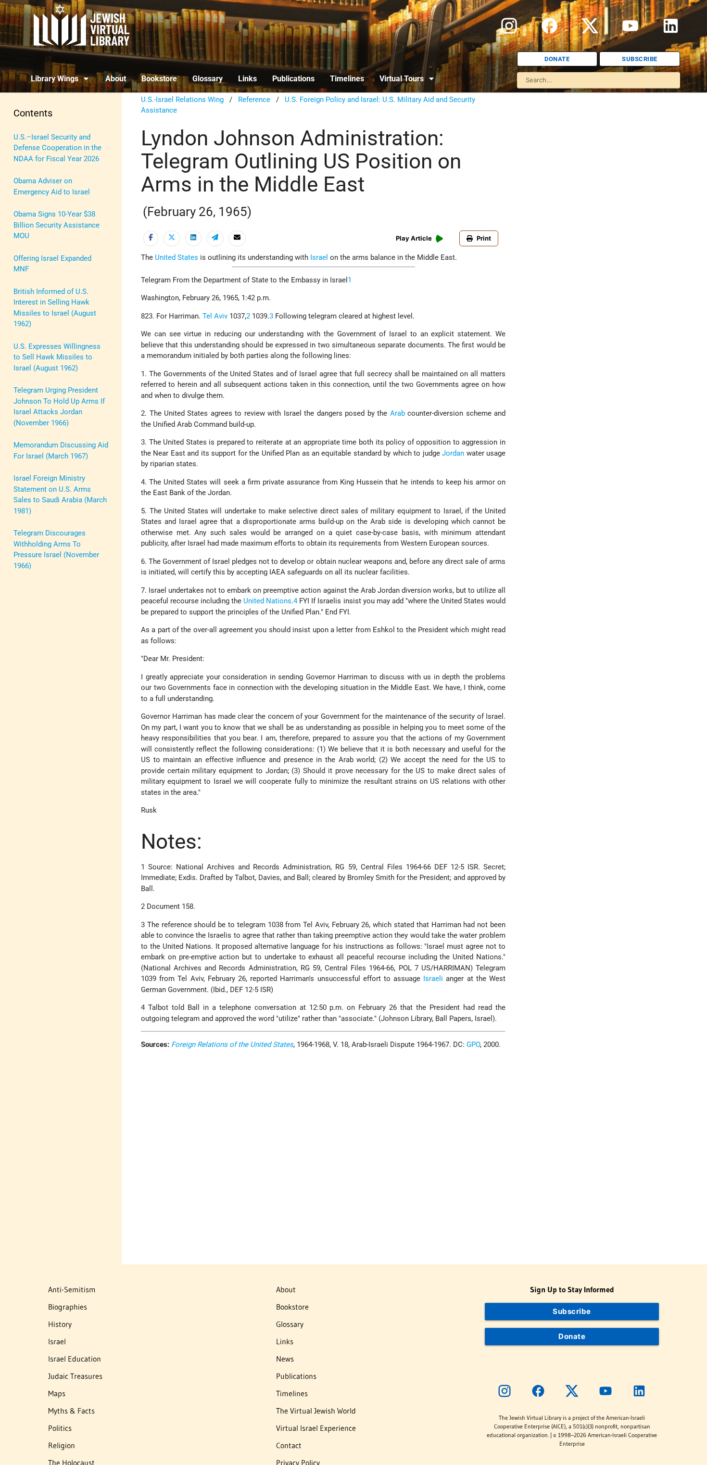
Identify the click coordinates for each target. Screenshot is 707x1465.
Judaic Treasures (75, 1376)
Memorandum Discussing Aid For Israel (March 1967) (60, 450)
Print (484, 238)
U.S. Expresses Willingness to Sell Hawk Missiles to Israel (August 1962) (57, 357)
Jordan (453, 453)
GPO (473, 1044)
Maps (56, 1393)
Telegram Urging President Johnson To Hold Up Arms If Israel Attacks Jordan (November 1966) (59, 406)
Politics (60, 1428)
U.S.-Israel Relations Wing (182, 99)
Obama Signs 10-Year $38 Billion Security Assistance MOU (56, 225)
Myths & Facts (71, 1410)
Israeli (433, 978)
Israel (319, 257)
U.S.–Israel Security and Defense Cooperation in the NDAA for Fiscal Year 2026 (57, 148)
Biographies (67, 1307)
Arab (397, 413)
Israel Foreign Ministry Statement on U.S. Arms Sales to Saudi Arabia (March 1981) (60, 494)
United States (176, 257)
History (60, 1324)
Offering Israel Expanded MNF (52, 264)
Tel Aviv (214, 316)
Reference (254, 99)
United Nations (267, 601)
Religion (61, 1445)
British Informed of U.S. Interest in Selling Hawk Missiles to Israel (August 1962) (54, 308)
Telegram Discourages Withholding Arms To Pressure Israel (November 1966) (56, 549)
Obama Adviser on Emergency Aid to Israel (51, 186)
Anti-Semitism (72, 1289)
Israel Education (74, 1358)
